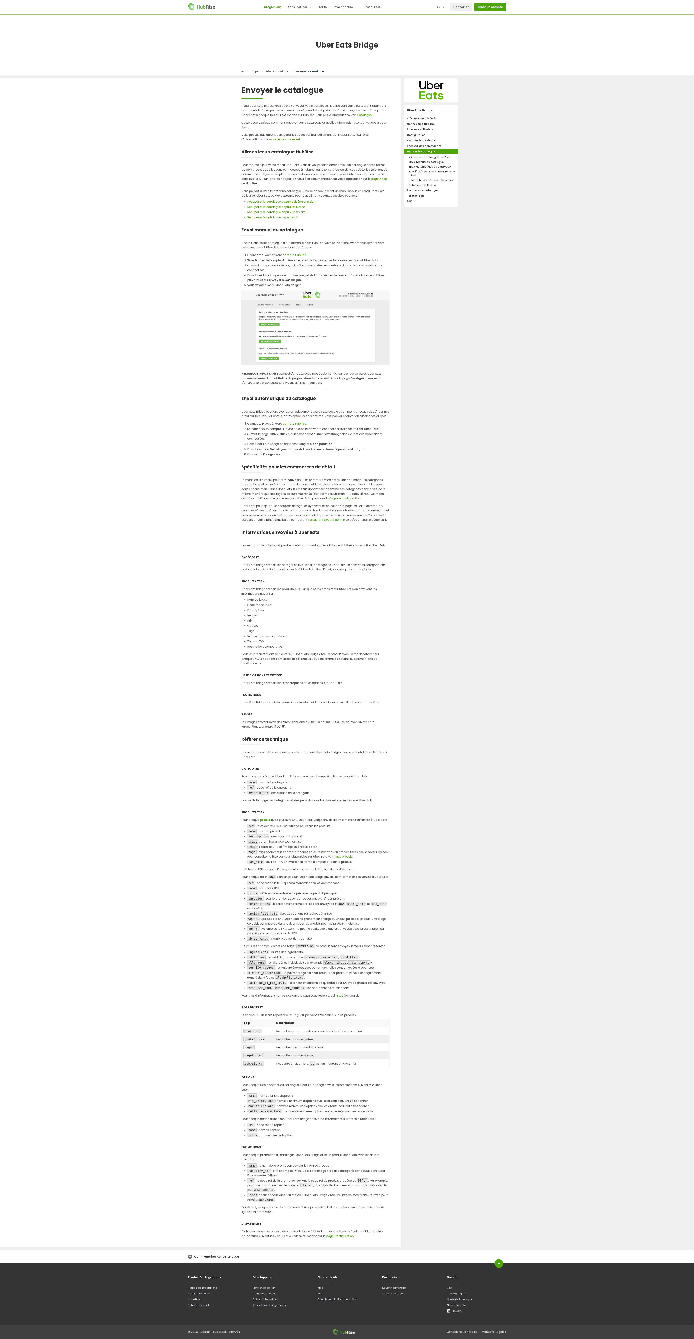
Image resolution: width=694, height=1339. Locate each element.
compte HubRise (294, 255)
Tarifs (322, 7)
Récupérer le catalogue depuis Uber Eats (276, 212)
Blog (449, 1288)
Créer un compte (490, 7)
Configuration (416, 135)
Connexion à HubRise (421, 124)
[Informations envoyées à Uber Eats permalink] (322, 533)
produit (265, 820)
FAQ (409, 201)
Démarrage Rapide (264, 1293)
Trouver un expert (393, 1293)
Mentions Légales (494, 1332)
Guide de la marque (459, 1299)
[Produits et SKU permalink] (269, 581)
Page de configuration (345, 498)
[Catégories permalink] (262, 557)
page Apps (379, 179)
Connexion (461, 7)
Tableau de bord (198, 1305)
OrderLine (194, 1299)
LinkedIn (457, 1311)
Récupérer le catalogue (422, 190)
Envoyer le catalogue (421, 151)
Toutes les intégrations (202, 1288)
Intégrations (273, 7)
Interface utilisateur (420, 129)
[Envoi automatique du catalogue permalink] (319, 399)
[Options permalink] (257, 1077)
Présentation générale (421, 118)
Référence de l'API (264, 1288)
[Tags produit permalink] (265, 1007)
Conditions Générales (462, 1332)
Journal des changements (269, 1305)
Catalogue (364, 115)
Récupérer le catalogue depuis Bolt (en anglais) (281, 202)
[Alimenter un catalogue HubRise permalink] (317, 152)
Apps (255, 71)
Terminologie (415, 196)
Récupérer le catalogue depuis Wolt (272, 217)
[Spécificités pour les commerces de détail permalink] (338, 467)
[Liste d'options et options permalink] (285, 675)
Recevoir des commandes (424, 146)
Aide (320, 1288)
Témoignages (456, 1293)
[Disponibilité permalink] (264, 1224)
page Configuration (340, 1236)
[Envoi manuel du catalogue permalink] (306, 230)
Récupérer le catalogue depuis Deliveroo (276, 207)
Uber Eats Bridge (277, 71)
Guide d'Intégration (265, 1299)
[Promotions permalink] (264, 695)
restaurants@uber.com (325, 520)
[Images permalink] (255, 714)
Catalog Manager (199, 1293)
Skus (340, 995)
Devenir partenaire (394, 1288)
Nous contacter (457, 1305)
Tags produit (343, 856)
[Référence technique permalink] (291, 739)
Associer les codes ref (421, 140)
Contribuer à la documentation (337, 1299)
